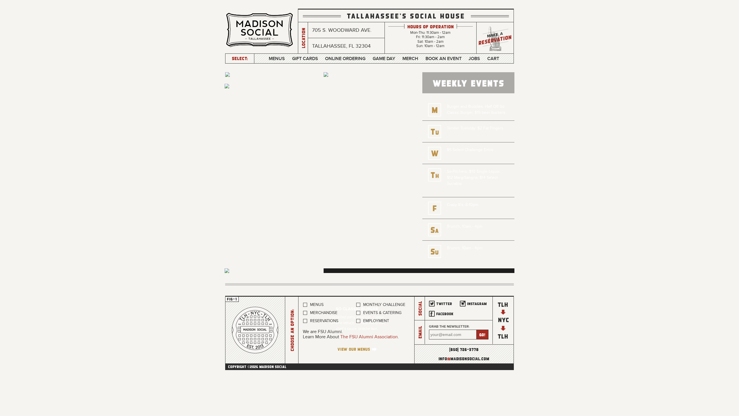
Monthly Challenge (384, 304)
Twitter (444, 303)
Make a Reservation (495, 38)
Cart (493, 59)
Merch (410, 59)
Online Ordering (345, 59)
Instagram (477, 303)
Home (255, 330)
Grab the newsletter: (449, 326)
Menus (277, 59)
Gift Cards (305, 59)
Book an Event (444, 59)
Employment (376, 320)
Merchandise (323, 312)
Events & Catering (382, 312)
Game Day (384, 59)
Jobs (474, 59)
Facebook (445, 313)
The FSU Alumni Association (369, 337)
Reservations (324, 320)
